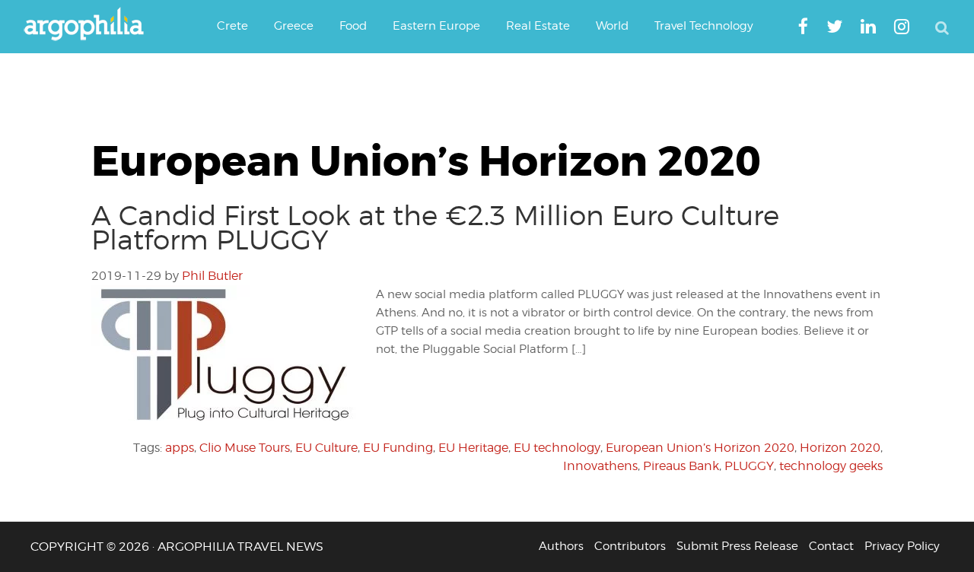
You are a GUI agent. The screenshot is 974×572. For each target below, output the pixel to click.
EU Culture (326, 447)
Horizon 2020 (840, 447)
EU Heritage (473, 447)
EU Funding (398, 447)
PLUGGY (749, 466)
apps (179, 447)
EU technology (557, 447)
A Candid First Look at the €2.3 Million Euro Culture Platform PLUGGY (435, 227)
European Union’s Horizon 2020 (700, 447)
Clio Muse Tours (244, 447)
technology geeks (831, 466)
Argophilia (91, 25)
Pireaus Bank (681, 466)
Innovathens (600, 466)
